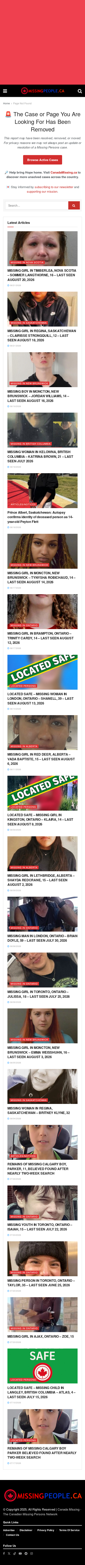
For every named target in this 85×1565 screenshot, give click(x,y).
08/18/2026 (15, 466)
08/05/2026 (15, 1062)
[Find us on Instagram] (31, 1553)
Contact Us (12, 1535)
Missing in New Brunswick (29, 383)
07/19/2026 (15, 1402)
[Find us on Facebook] (4, 1553)
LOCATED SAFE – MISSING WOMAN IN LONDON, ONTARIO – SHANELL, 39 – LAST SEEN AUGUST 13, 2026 (40, 698)
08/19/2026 (15, 406)
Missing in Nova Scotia (27, 262)
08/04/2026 (15, 1118)
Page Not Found (22, 103)
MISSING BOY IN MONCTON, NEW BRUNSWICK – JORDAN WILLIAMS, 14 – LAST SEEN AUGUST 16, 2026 (38, 396)
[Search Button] (80, 91)
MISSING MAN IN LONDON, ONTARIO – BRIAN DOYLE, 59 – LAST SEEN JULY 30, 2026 (42, 938)
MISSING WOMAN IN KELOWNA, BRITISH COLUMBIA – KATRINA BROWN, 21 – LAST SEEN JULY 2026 (40, 456)
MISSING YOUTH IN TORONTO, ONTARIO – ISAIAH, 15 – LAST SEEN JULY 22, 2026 (39, 1226)
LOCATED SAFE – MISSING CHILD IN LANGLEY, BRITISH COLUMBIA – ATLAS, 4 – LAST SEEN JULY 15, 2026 (41, 1392)
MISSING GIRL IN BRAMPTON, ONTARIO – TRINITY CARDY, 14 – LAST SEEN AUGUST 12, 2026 (40, 638)
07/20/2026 (15, 1290)
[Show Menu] (5, 91)
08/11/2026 (15, 769)
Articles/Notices (23, 504)
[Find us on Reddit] (26, 1553)
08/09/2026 (15, 829)
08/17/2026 (15, 587)
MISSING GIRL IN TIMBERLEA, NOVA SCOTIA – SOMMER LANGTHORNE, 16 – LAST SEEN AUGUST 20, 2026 (41, 275)
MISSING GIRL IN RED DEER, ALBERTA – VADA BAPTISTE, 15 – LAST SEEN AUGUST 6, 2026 (41, 759)
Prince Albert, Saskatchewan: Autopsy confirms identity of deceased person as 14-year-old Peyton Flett (40, 517)
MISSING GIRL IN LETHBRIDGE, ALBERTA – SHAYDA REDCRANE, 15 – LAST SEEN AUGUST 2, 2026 (41, 880)
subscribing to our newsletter (54, 187)
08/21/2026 (15, 285)
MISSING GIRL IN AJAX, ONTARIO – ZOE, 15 (40, 1336)
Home (6, 103)
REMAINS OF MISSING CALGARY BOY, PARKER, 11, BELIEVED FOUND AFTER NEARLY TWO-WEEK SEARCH (37, 1169)
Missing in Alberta (24, 746)
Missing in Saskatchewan (29, 322)
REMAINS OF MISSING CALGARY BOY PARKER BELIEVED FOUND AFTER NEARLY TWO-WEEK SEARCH (42, 1453)
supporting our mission (42, 191)
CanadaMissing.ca (64, 172)
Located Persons (23, 685)
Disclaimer (26, 1530)
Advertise (9, 1530)
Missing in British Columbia (31, 443)
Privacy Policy (45, 1530)
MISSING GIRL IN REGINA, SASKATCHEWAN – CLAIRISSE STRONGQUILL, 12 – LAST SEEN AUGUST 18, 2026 (41, 335)
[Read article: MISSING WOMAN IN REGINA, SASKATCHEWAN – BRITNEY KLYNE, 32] (42, 1086)
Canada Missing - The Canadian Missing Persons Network (42, 1511)
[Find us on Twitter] (9, 1553)
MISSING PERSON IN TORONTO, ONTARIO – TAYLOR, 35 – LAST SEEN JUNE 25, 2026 (41, 1282)
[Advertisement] (42, 42)
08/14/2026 (15, 708)
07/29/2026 (15, 1178)
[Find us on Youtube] (20, 1553)
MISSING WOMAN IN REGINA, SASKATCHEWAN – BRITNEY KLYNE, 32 (38, 1110)
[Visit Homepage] (42, 91)
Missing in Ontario (24, 625)
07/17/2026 (15, 1463)
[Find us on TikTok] (14, 1553)
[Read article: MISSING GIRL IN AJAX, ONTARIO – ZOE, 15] (42, 1314)
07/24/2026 (15, 1235)
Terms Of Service (69, 1530)
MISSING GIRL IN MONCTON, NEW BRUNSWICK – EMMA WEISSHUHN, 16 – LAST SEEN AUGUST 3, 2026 (38, 1052)
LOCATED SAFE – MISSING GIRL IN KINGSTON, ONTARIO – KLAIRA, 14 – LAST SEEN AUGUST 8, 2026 (40, 819)
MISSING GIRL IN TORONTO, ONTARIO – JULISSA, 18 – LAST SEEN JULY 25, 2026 (38, 994)
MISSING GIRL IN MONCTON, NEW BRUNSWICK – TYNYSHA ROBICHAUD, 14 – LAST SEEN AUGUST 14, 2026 (41, 578)
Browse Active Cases (42, 160)
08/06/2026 (15, 946)
